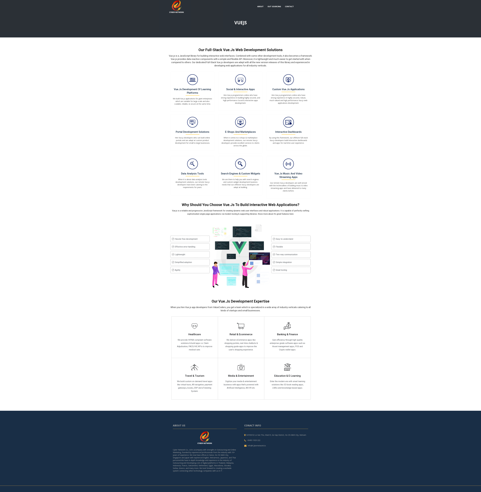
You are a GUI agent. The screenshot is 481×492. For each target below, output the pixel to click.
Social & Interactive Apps (240, 89)
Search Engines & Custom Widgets (240, 173)
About (260, 6)
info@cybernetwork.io (257, 445)
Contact (289, 6)
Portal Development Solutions (192, 131)
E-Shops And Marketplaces (240, 131)
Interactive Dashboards (288, 131)
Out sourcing (274, 6)
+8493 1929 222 (253, 440)
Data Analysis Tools (192, 173)
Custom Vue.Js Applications (288, 89)
